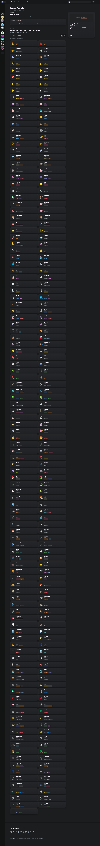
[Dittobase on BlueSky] (26, 832)
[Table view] (64, 36)
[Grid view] (62, 36)
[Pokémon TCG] (2, 27)
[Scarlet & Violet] (2, 35)
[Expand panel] (5, 2)
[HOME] (2, 39)
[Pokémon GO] (2, 14)
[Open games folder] (2, 43)
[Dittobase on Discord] (33, 832)
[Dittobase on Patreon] (31, 832)
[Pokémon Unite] (2, 20)
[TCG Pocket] (2, 24)
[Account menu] (93, 2)
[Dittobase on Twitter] (21, 832)
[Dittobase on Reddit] (28, 832)
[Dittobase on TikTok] (16, 832)
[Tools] (2, 53)
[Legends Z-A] (2, 32)
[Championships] (2, 48)
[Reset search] (89, 2)
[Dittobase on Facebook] (18, 832)
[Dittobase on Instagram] (11, 832)
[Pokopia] (2, 17)
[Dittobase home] (2, 2)
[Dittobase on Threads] (23, 832)
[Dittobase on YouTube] (14, 832)
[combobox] (81, 2)
